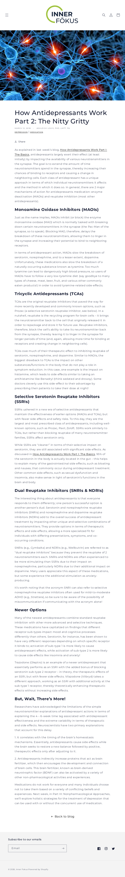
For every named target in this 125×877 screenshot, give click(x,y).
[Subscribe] (63, 848)
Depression (21, 132)
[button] (6, 15)
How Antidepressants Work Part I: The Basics (64, 454)
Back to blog (64, 816)
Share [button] (21, 141)
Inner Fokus (22, 869)
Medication (36, 132)
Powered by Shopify (38, 869)
